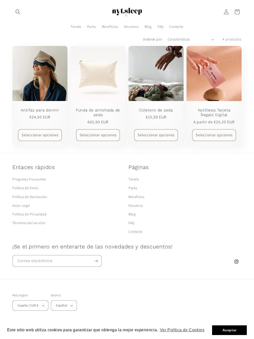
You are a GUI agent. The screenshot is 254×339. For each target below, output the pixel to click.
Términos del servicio (29, 223)
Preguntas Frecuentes (29, 179)
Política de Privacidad (29, 214)
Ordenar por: (153, 39)
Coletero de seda (156, 110)
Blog (131, 214)
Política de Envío (25, 188)
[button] (17, 11)
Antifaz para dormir (40, 110)
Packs (132, 188)
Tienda (133, 179)
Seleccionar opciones (40, 135)
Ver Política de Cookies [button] (182, 330)
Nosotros (135, 205)
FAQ (131, 223)
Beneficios (136, 197)
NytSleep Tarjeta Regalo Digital (214, 112)
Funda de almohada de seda (98, 112)
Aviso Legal (21, 205)
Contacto (135, 231)
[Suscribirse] (96, 261)
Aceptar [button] (229, 330)
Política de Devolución (29, 197)
